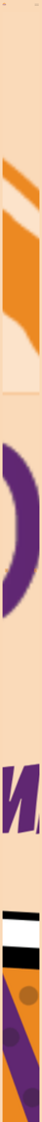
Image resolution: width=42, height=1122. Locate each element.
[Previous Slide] (6, 570)
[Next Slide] (35, 570)
